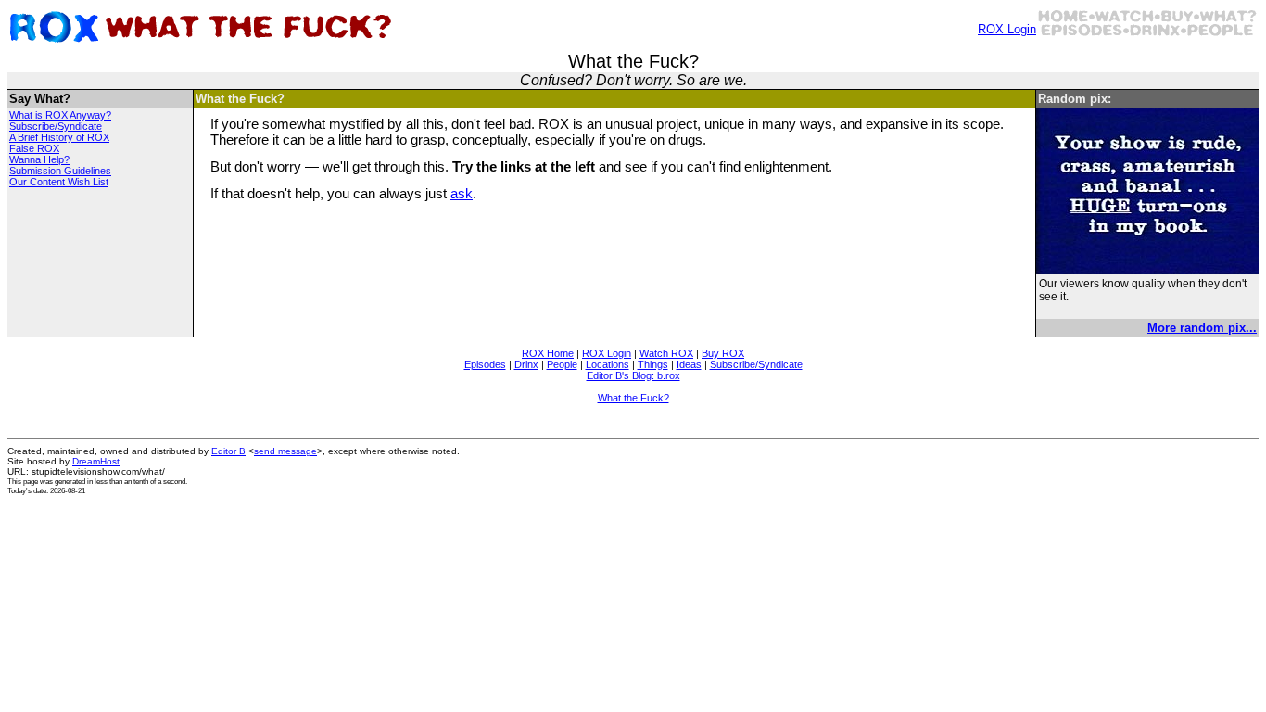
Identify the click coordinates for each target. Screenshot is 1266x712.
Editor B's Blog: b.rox (633, 375)
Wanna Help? (39, 159)
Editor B (228, 451)
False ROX (34, 148)
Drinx (526, 364)
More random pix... (1202, 328)
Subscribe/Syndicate (55, 126)
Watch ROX (666, 353)
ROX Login (1007, 29)
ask (461, 193)
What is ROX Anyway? (60, 115)
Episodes (485, 364)
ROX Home (548, 353)
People (562, 364)
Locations (607, 364)
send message (285, 451)
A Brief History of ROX (59, 137)
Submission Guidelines (60, 170)
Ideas (689, 364)
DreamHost (96, 461)
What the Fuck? (633, 397)
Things (653, 364)
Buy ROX (723, 353)
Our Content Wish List (58, 181)
